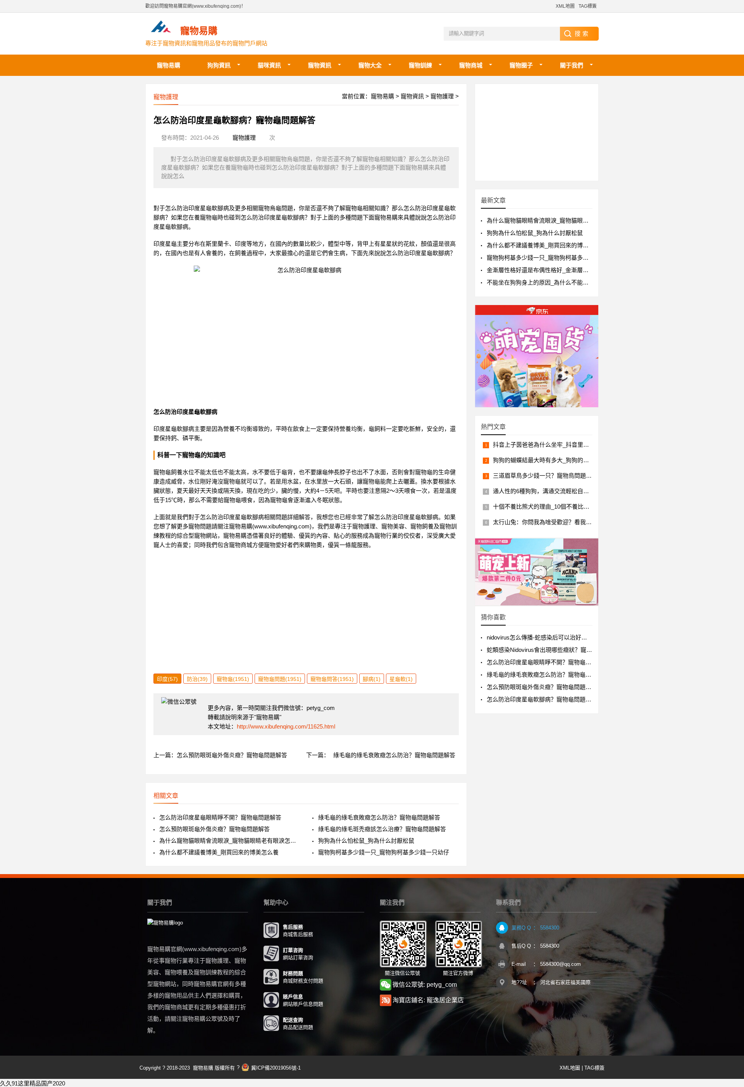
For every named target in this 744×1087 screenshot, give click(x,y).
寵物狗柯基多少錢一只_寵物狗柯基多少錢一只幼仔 (383, 852)
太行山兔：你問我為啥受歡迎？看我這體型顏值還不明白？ (568, 522)
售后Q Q (521, 946)
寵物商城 (470, 65)
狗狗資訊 (219, 65)
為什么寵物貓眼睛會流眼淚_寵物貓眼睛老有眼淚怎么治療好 (229, 840)
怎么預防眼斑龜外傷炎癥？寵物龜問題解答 (232, 755)
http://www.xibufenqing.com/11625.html (286, 726)
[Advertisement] (306, 619)
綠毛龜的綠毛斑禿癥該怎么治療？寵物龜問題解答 (382, 829)
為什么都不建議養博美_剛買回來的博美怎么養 (219, 852)
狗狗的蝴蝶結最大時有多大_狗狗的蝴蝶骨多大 (552, 460)
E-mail (519, 964)
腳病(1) (372, 679)
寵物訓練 (420, 65)
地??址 (519, 982)
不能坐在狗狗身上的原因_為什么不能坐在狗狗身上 (552, 282)
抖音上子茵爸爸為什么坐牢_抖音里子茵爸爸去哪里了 (561, 444)
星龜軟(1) (401, 679)
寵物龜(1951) (233, 679)
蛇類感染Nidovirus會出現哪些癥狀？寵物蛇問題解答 (554, 649)
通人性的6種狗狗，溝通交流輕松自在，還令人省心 (558, 491)
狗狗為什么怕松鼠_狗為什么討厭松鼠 (366, 840)
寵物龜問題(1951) (279, 679)
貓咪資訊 (269, 65)
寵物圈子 (521, 65)
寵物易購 (168, 65)
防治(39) (197, 679)
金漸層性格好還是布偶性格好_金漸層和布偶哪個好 (552, 270)
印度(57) (167, 679)
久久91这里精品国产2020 (32, 1083)
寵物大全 (370, 65)
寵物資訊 (319, 65)
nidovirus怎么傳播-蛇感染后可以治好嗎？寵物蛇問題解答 (560, 637)
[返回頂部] (728, 970)
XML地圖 (565, 6)
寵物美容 (393, 526)
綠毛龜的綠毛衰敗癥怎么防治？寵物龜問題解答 (394, 755)
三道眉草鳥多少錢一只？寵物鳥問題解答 (545, 475)
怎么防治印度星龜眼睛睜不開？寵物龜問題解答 (220, 817)
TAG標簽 (588, 6)
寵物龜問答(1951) (332, 679)
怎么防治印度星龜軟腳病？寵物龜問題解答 (542, 699)
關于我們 (571, 65)
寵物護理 (442, 96)
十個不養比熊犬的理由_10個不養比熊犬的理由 (553, 506)
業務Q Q (521, 928)
